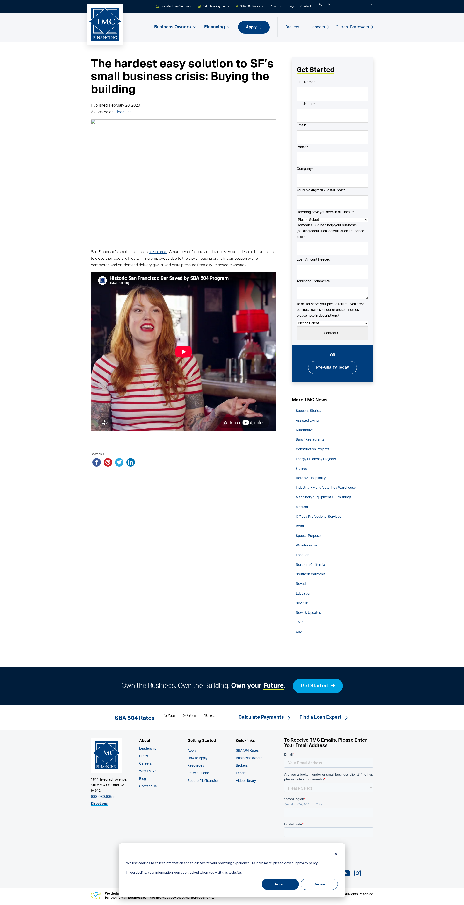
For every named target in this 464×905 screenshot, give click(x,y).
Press (143, 756)
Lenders (318, 27)
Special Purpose (308, 536)
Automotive (304, 430)
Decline (319, 884)
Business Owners (249, 758)
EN (328, 4)
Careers (145, 763)
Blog (291, 6)
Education (303, 593)
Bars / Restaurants (310, 439)
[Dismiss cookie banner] (336, 854)
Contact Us (148, 786)
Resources (196, 765)
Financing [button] (215, 27)
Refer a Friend (198, 773)
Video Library (246, 781)
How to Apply (197, 758)
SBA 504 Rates (247, 750)
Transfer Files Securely (175, 6)
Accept (280, 884)
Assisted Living (307, 420)
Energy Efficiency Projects (316, 459)
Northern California (310, 565)
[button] (320, 4)
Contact (305, 6)
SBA (299, 632)
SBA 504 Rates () (251, 6)
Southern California (311, 574)
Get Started (315, 685)
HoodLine (123, 112)
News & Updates (308, 613)
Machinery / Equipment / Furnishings (323, 497)
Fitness (301, 468)
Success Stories (308, 411)
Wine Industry (306, 545)
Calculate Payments (215, 6)
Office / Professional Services (318, 516)
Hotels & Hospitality (311, 478)
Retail (300, 526)
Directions (99, 803)
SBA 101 (302, 603)
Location (302, 555)
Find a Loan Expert (320, 717)
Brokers (292, 27)
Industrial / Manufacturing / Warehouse (326, 487)
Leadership (147, 748)
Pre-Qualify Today (332, 367)
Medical (302, 507)
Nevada (302, 584)
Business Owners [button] (173, 27)
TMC (299, 622)
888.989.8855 (103, 797)
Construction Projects (312, 449)
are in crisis (158, 252)
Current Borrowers (353, 27)
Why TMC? (147, 771)
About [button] (275, 6)
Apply (252, 27)
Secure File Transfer (203, 781)
